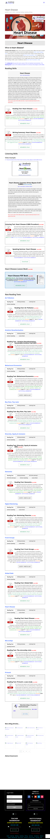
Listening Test (32, 301)
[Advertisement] (25, 771)
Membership (14, 837)
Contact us (26, 837)
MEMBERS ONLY (25, 123)
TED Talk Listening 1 (33, 475)
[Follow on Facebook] (29, 796)
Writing (30, 12)
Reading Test (10, 301)
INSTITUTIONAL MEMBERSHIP (24, 120)
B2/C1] (31, 118)
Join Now (14, 830)
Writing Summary (21, 301)
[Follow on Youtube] (35, 796)
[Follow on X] (32, 796)
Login (14, 807)
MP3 (12, 237)
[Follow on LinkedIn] (38, 796)
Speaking (27, 12)
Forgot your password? (11, 804)
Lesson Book (22, 336)
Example (22, 118)
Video (7, 237)
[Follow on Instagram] (42, 796)
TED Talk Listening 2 (11, 477)
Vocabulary (36, 836)
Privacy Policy (32, 837)
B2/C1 (30, 142)
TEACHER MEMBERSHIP (38, 118)
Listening (18, 12)
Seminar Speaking (11, 304)
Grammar (31, 836)
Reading (22, 12)
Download (25, 261)
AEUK (7, 12)
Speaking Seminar (11, 646)
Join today (25, 714)
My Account (20, 837)
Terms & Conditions (14, 833)
